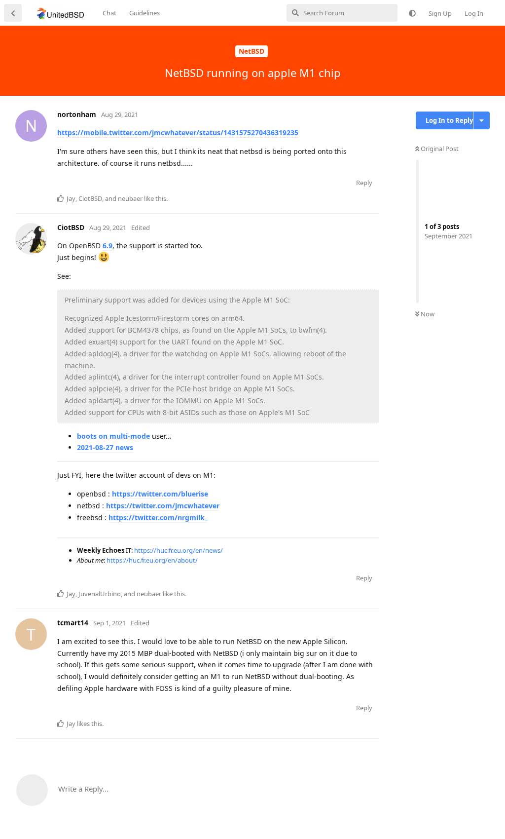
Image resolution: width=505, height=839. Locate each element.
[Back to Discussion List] (13, 13)
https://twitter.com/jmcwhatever (162, 505)
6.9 (107, 245)
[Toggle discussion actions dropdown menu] (481, 120)
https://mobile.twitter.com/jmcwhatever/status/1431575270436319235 (177, 132)
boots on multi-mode (113, 436)
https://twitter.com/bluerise (160, 493)
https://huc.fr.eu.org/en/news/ (178, 550)
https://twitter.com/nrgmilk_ (158, 517)
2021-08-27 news (105, 447)
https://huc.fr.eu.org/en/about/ (152, 560)
